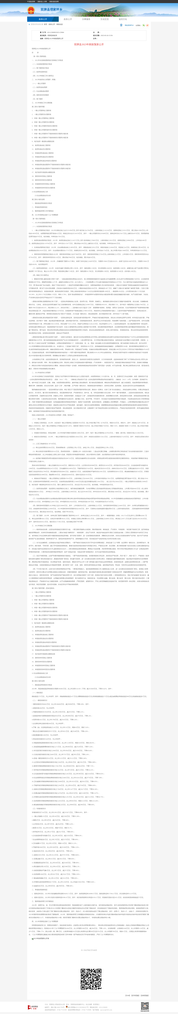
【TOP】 (128, 995)
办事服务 (86, 19)
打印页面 (135, 995)
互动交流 (104, 19)
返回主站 (123, 19)
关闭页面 (145, 995)
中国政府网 (31, 1)
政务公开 (43, 19)
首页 (45, 24)
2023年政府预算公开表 (41, 938)
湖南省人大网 (42, 1)
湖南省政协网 (54, 1)
